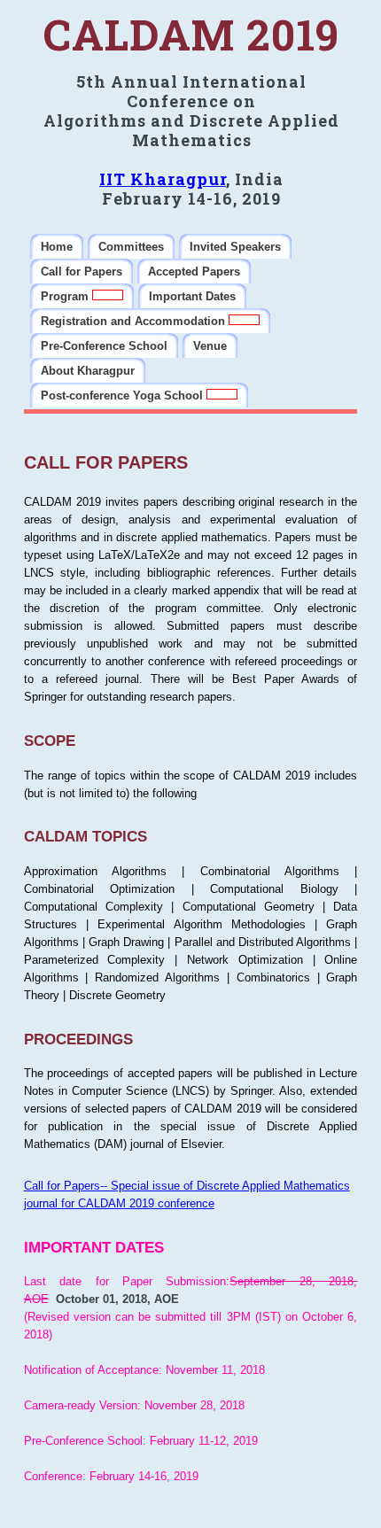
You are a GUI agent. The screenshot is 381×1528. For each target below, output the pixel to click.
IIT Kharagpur (162, 179)
